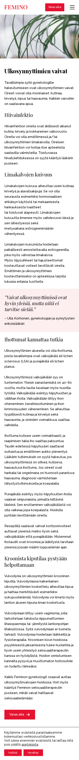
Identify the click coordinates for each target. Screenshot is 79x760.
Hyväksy (33, 752)
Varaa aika (54, 7)
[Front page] (15, 7)
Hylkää (13, 752)
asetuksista (30, 744)
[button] (19, 714)
